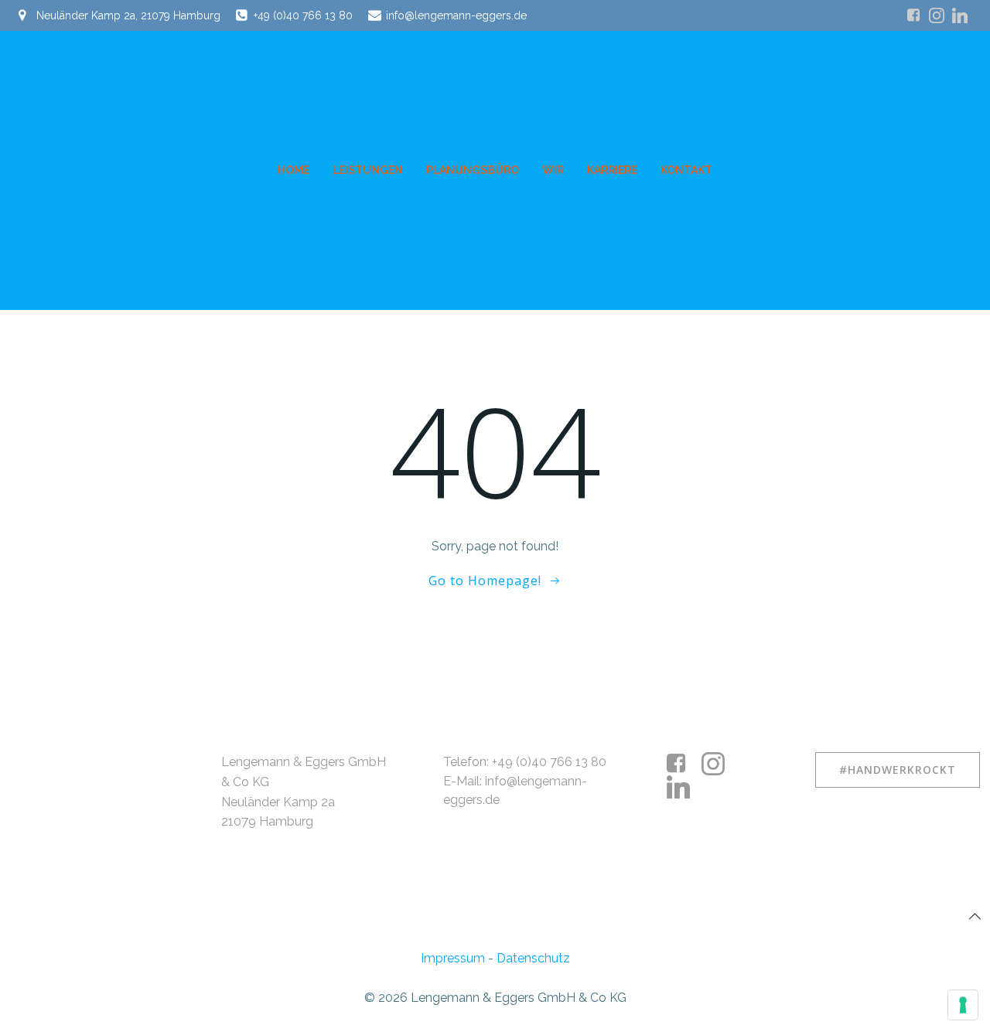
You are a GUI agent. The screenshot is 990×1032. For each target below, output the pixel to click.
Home (293, 170)
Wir (553, 170)
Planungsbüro (472, 170)
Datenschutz (533, 958)
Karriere (612, 170)
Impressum (453, 958)
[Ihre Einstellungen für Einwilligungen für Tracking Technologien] (963, 1005)
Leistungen (368, 170)
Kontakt (686, 170)
